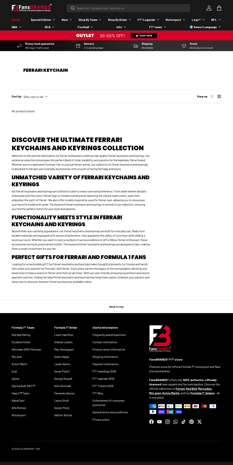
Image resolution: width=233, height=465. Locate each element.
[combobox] (128, 8)
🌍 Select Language (203, 27)
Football (83, 27)
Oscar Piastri (62, 371)
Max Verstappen (64, 349)
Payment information (105, 364)
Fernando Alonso (64, 393)
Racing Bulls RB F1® (23, 386)
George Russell (63, 378)
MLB (47, 27)
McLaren (17, 356)
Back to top (116, 306)
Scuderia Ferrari (21, 342)
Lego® (196, 19)
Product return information (108, 349)
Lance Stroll (61, 400)
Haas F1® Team (20, 393)
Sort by (16, 96)
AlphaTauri (18, 400)
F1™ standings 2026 (104, 371)
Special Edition (41, 19)
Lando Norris (62, 364)
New (65, 19)
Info (119, 27)
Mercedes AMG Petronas (26, 349)
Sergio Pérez (62, 407)
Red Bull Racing (21, 334)
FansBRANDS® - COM (29, 448)
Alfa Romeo (19, 407)
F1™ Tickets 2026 (102, 386)
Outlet (16, 19)
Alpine (15, 378)
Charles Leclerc (63, 342)
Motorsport (173, 19)
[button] (219, 8)
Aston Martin (19, 364)
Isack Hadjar (61, 356)
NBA (14, 27)
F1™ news (155, 27)
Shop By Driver (117, 19)
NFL (214, 19)
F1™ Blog (97, 393)
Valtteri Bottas (63, 415)
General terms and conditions (110, 412)
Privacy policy (100, 419)
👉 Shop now (144, 35)
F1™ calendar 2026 (103, 378)
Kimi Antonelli (62, 386)
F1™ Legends (146, 19)
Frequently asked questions (109, 334)
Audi (14, 371)
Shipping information (105, 356)
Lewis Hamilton (63, 334)
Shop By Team (87, 19)
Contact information (104, 342)
